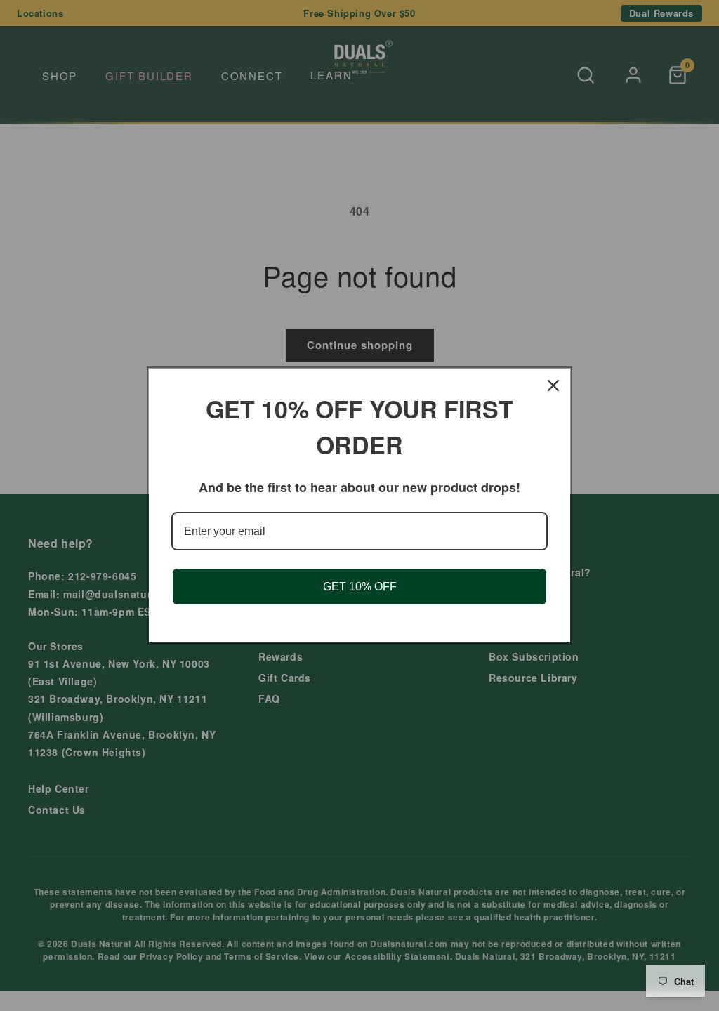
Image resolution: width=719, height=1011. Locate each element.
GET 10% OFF (360, 587)
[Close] (553, 385)
